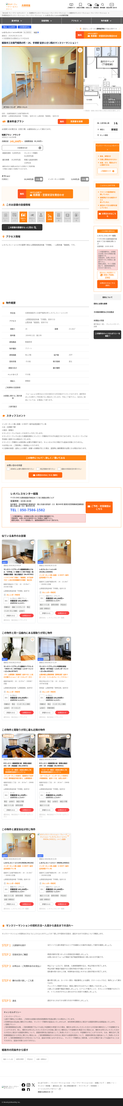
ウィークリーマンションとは (82, 1083)
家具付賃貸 (20, 1059)
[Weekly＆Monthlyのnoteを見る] (28, 1089)
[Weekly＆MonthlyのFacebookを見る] (23, 1085)
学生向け (30, 1059)
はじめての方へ (43, 1083)
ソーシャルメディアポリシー (48, 1089)
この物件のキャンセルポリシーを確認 (107, 334)
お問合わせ (26, 615)
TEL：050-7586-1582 (27, 510)
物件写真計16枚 (111, 100)
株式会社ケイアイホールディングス (18, 815)
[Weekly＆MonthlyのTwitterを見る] (33, 1085)
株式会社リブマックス (19, 620)
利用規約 (94, 1086)
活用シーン (110, 1083)
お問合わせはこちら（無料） (107, 284)
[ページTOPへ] (119, 1102)
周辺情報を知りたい (47, 469)
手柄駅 (43, 319)
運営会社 (56, 1086)
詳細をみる (10, 615)
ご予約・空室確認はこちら (101, 507)
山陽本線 (28, 322)
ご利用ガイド (106, 171)
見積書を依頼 (76, 121)
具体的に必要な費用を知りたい (22, 469)
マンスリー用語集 (44, 1086)
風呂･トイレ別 (8, 1059)
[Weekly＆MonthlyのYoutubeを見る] (23, 1089)
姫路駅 (36, 322)
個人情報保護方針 (70, 1086)
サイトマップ (83, 1086)
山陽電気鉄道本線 (32, 319)
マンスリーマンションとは (60, 1083)
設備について (99, 1083)
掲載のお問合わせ (44, 1092)
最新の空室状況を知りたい (71, 469)
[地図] (36, 32)
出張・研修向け (42, 1059)
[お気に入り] (80, 50)
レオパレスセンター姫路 (106, 235)
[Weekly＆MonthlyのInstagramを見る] (28, 1085)
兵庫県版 (26, 5)
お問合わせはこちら (109, 214)
